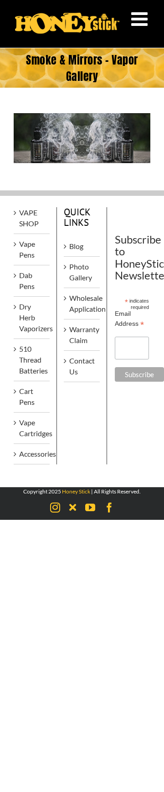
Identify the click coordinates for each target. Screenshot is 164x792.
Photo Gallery (80, 272)
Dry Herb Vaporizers (32, 317)
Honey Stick (76, 491)
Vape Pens (27, 249)
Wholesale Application (82, 303)
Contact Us (82, 366)
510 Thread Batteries (32, 359)
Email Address (129, 319)
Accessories (32, 453)
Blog (76, 246)
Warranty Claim (82, 334)
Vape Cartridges (32, 428)
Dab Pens (27, 280)
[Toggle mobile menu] (140, 18)
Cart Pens (27, 396)
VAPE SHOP (29, 218)
